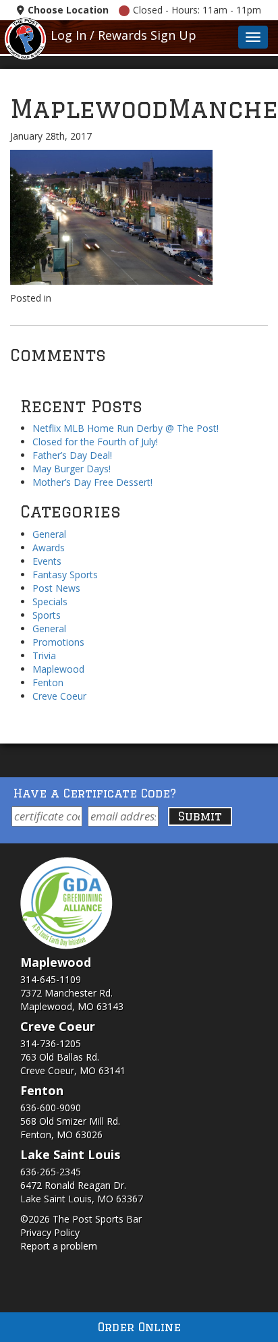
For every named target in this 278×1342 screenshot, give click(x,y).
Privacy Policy (50, 1232)
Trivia (44, 655)
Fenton (47, 682)
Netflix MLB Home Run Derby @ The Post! (125, 428)
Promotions (58, 642)
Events (46, 561)
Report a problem (58, 1245)
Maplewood (58, 669)
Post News (56, 588)
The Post (25, 37)
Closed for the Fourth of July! (95, 441)
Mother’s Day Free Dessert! (92, 482)
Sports (46, 615)
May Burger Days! (71, 468)
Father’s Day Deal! (72, 455)
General (49, 534)
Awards (48, 547)
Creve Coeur (59, 696)
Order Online (139, 1326)
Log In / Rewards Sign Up (123, 35)
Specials (49, 601)
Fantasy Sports (65, 574)
